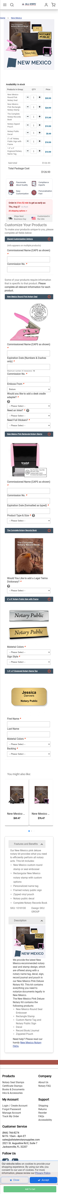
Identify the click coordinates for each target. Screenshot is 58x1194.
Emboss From (15, 383)
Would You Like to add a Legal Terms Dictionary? (27, 580)
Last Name (13, 728)
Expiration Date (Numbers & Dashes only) (26, 359)
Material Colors (16, 646)
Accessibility (45, 1119)
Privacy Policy (42, 1173)
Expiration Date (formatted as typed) (28, 505)
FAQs (41, 1116)
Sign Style (13, 656)
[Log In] (46, 5)
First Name (14, 718)
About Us (43, 1082)
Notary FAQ (44, 1085)
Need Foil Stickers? (18, 420)
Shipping (43, 1105)
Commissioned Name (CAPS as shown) (28, 252)
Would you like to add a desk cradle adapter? (26, 395)
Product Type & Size (19, 515)
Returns (42, 1109)
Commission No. (17, 263)
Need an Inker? (16, 410)
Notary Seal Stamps (13, 1082)
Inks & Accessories (12, 1093)
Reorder (42, 1112)
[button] (29, 831)
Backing (12, 748)
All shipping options (18, 211)
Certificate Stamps (12, 1085)
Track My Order (10, 1116)
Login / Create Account (14, 1105)
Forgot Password (11, 1109)
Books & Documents (13, 1089)
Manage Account (11, 1112)
